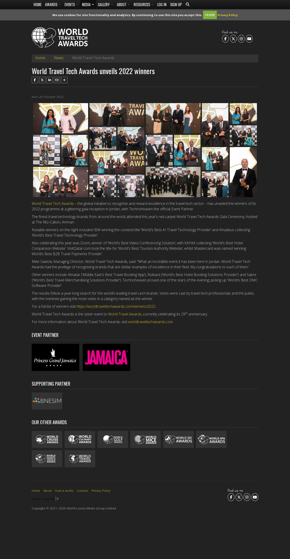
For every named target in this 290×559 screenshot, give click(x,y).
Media (87, 4)
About (122, 4)
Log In (162, 4)
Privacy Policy (228, 15)
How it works (64, 490)
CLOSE (210, 15)
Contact (82, 490)
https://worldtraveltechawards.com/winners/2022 (116, 306)
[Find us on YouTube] (249, 38)
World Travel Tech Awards (53, 203)
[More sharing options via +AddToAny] (64, 80)
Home (37, 4)
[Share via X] (42, 80)
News (58, 57)
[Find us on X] (233, 38)
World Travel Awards (124, 314)
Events (70, 4)
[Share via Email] (57, 80)
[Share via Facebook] (35, 80)
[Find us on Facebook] (225, 38)
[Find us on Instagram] (241, 38)
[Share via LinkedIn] (50, 80)
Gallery (104, 4)
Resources (142, 4)
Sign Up (176, 4)
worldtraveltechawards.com (150, 321)
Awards (51, 4)
